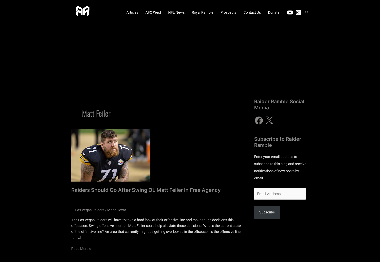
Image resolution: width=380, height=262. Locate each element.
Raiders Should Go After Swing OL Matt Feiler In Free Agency (146, 190)
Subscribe (267, 212)
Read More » (81, 248)
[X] (269, 120)
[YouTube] (290, 12)
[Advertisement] (190, 54)
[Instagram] (298, 12)
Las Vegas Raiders (89, 210)
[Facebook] (259, 120)
